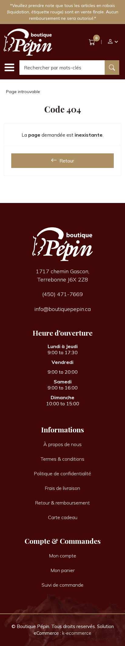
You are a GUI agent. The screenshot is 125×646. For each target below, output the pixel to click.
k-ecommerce (76, 633)
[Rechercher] (112, 67)
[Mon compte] (112, 42)
